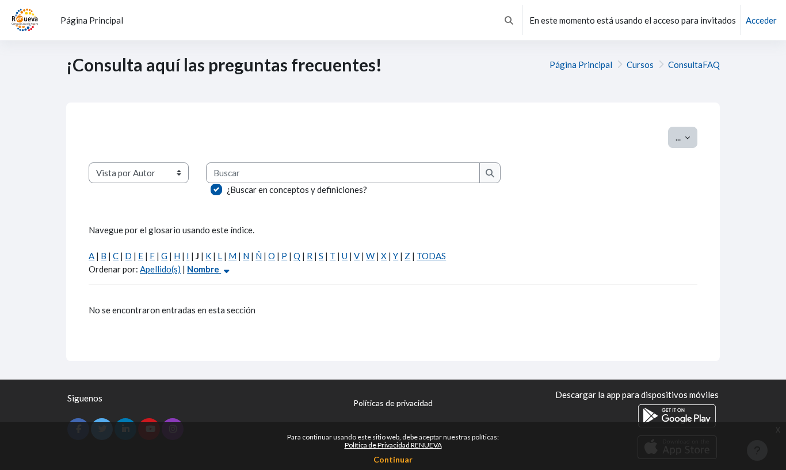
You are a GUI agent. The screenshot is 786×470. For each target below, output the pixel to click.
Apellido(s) (160, 269)
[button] (509, 20)
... (686, 136)
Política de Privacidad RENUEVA (393, 445)
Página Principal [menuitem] (91, 20)
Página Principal (581, 64)
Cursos (640, 64)
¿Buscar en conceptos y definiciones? (297, 189)
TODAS (431, 256)
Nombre (204, 269)
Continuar (393, 459)
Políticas (393, 403)
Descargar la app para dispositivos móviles (637, 394)
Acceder (761, 20)
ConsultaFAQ (694, 64)
